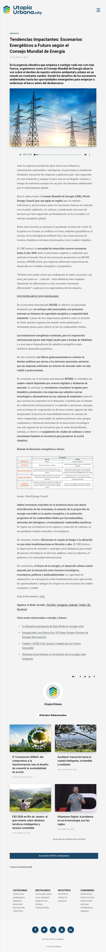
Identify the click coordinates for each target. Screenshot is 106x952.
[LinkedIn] (8, 174)
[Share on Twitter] (8, 167)
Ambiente (14, 33)
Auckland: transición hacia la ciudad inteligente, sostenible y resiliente (75, 760)
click (42, 596)
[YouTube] (62, 929)
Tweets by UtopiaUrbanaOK (21, 867)
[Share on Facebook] (8, 160)
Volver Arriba (54, 947)
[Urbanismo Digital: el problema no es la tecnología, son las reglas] (75, 798)
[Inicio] (22, 15)
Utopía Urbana (53, 704)
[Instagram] (53, 929)
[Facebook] (35, 929)
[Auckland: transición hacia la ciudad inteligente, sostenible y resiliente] (75, 738)
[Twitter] (44, 929)
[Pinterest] (94, 676)
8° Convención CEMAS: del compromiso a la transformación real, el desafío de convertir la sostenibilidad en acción (30, 764)
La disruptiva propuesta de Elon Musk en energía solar (53, 626)
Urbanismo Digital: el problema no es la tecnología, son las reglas (75, 820)
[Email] (8, 181)
